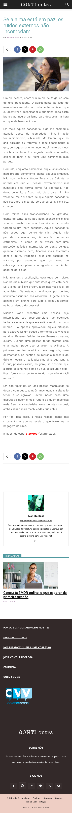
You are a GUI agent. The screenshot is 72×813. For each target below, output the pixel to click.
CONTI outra (9, 601)
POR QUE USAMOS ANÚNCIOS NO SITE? (26, 627)
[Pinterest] (32, 49)
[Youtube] (58, 786)
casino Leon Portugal (36, 801)
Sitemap (48, 798)
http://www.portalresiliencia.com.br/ (36, 520)
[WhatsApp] (40, 49)
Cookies (36, 798)
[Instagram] (22, 785)
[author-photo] (36, 511)
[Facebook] (17, 49)
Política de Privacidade (18, 798)
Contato (59, 798)
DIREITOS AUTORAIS (15, 637)
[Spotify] (40, 786)
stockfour (32, 433)
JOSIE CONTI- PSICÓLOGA (18, 657)
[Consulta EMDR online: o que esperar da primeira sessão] (36, 563)
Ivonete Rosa (13, 37)
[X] (25, 49)
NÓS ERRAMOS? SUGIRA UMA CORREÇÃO (27, 647)
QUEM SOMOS (11, 676)
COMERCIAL (10, 667)
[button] (5, 4)
